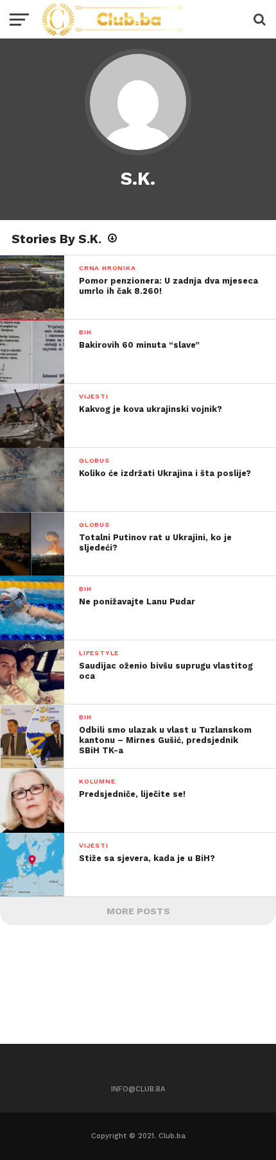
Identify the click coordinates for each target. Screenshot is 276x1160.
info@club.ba (138, 1089)
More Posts (138, 911)
